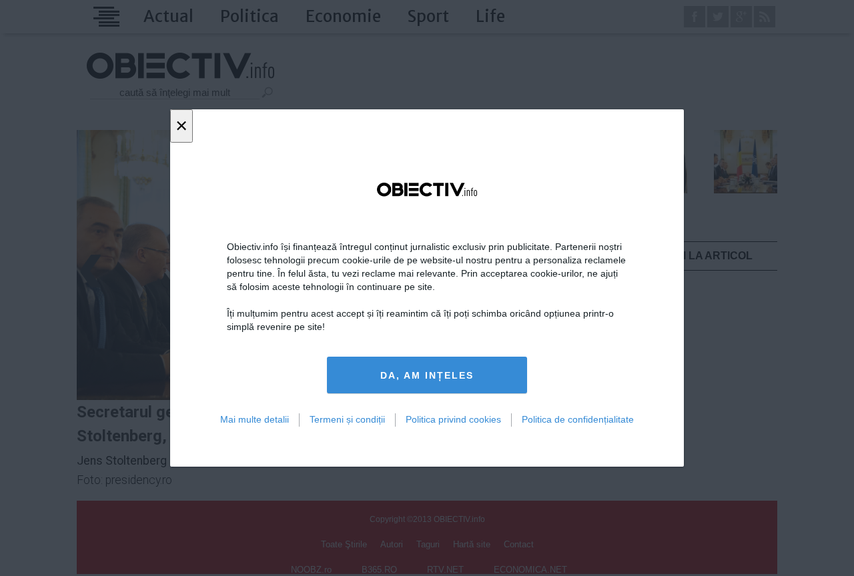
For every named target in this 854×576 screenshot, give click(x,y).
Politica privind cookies (453, 419)
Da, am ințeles (427, 375)
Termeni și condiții (347, 419)
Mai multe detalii (254, 419)
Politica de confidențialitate (578, 419)
